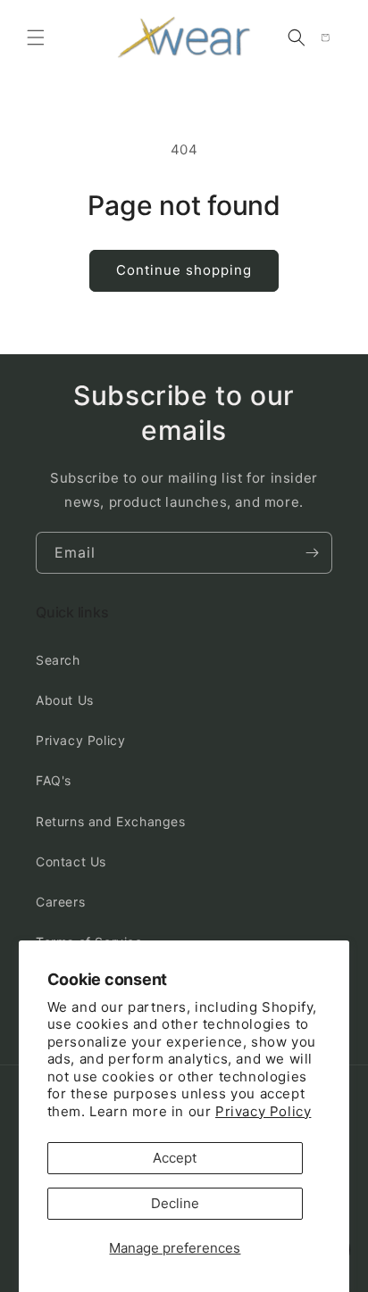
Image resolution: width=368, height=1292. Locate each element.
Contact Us (71, 861)
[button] (35, 37)
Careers (60, 901)
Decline (175, 1203)
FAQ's (53, 780)
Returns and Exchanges (111, 821)
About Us (65, 700)
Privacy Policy (263, 1111)
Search (58, 659)
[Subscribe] (311, 553)
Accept (175, 1157)
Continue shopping (184, 269)
